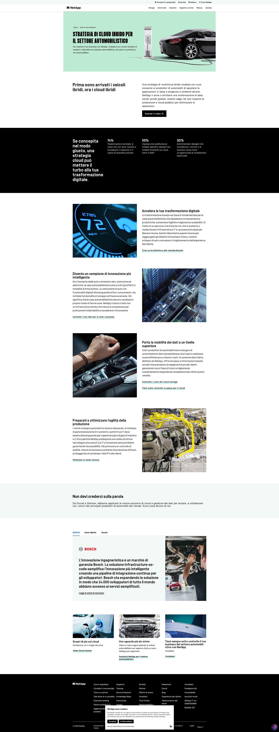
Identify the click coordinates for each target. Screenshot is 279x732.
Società (142, 684)
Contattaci (189, 684)
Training (119, 688)
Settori (75, 27)
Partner (142, 688)
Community (121, 700)
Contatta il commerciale (104, 688)
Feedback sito (191, 688)
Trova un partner (101, 692)
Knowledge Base (123, 696)
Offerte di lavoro (146, 692)
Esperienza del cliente (171, 696)
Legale (192, 726)
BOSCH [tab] (76, 532)
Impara (119, 704)
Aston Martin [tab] (90, 532)
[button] (151, 7)
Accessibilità (190, 692)
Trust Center (144, 700)
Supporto (120, 684)
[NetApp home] (73, 7)
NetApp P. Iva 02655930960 (190, 702)
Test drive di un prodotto (104, 696)
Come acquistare (101, 684)
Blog (164, 692)
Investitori (143, 696)
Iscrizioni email (191, 696)
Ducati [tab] (104, 532)
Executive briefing (101, 700)
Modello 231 (190, 707)
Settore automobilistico (88, 27)
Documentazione (123, 692)
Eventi (164, 688)
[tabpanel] (139, 568)
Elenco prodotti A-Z (102, 704)
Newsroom (166, 684)
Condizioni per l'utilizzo (99, 727)
